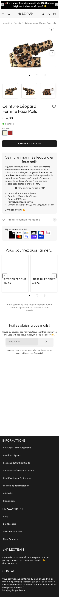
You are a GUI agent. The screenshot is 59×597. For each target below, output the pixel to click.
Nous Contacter (11, 539)
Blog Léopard (9, 524)
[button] (2, 4)
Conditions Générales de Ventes (18, 470)
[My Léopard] (25, 14)
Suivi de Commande (13, 531)
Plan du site (9, 501)
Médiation (8, 493)
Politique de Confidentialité (16, 463)
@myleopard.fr (9, 563)
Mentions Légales (11, 455)
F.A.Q (5, 516)
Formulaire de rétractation (16, 485)
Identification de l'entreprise (17, 478)
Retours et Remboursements (17, 447)
